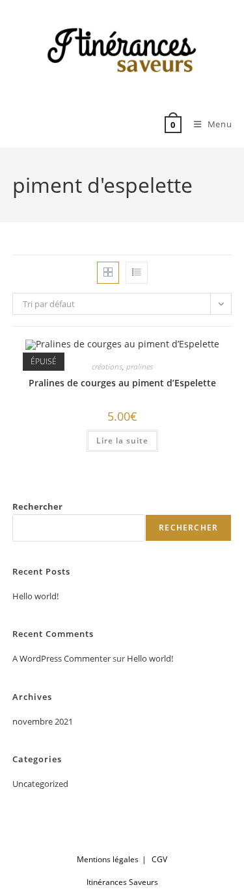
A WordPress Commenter (61, 658)
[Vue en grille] (108, 273)
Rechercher (37, 506)
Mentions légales (108, 859)
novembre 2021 (42, 721)
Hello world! (35, 596)
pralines (139, 366)
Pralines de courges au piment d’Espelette (122, 383)
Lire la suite (122, 440)
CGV (159, 859)
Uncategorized (40, 784)
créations (107, 366)
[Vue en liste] (137, 273)
